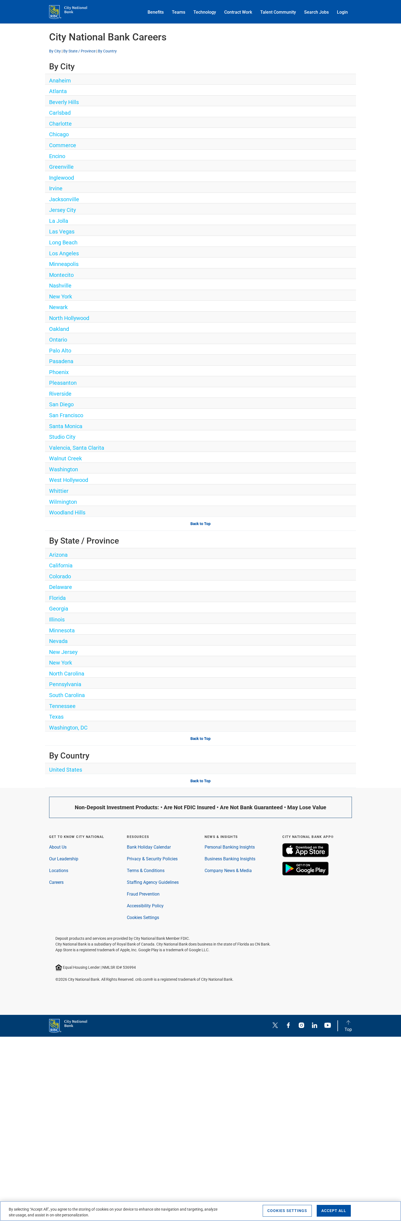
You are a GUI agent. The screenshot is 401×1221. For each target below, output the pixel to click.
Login (342, 12)
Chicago (59, 134)
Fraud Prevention (143, 894)
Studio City (62, 437)
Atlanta (58, 91)
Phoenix (59, 372)
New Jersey (63, 652)
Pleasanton (63, 383)
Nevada (58, 641)
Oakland (59, 329)
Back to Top (200, 523)
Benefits (156, 12)
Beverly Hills (64, 102)
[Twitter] (275, 1026)
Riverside (60, 393)
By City (55, 51)
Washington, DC (68, 727)
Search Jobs (316, 12)
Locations (58, 870)
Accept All (333, 1210)
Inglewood (61, 177)
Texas (56, 716)
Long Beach (63, 242)
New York (60, 296)
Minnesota (62, 630)
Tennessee (62, 706)
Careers (56, 882)
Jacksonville (64, 199)
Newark (58, 307)
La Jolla (58, 221)
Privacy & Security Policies (152, 858)
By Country (107, 51)
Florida (57, 598)
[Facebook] (288, 1026)
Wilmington (63, 502)
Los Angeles (64, 253)
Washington (63, 469)
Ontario (58, 339)
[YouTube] (327, 1026)
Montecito (61, 275)
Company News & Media (228, 870)
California (61, 565)
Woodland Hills (67, 512)
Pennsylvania (65, 684)
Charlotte (60, 123)
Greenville (61, 167)
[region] (200, 1211)
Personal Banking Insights (230, 847)
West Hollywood (68, 480)
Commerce (62, 145)
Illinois (57, 619)
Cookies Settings (143, 917)
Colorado (60, 576)
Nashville (60, 285)
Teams (178, 12)
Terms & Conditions (145, 870)
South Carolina (67, 695)
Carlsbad (60, 112)
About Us (58, 847)
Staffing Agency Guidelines (153, 882)
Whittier (58, 491)
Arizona (58, 555)
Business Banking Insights (230, 858)
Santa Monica (65, 426)
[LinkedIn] (314, 1026)
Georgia (58, 608)
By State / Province (79, 51)
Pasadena (61, 361)
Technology (204, 12)
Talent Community (278, 12)
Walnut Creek (65, 458)
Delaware (60, 587)
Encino (57, 156)
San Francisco (66, 415)
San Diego (61, 404)
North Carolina (66, 673)
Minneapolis (64, 264)
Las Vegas (61, 231)
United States (65, 769)
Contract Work (238, 12)
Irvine (55, 188)
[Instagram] (301, 1026)
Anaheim (60, 80)
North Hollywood (69, 318)
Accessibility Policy (145, 905)
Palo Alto (60, 350)
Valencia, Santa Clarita (76, 447)
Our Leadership (63, 858)
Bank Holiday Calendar (149, 847)
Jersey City (62, 210)
